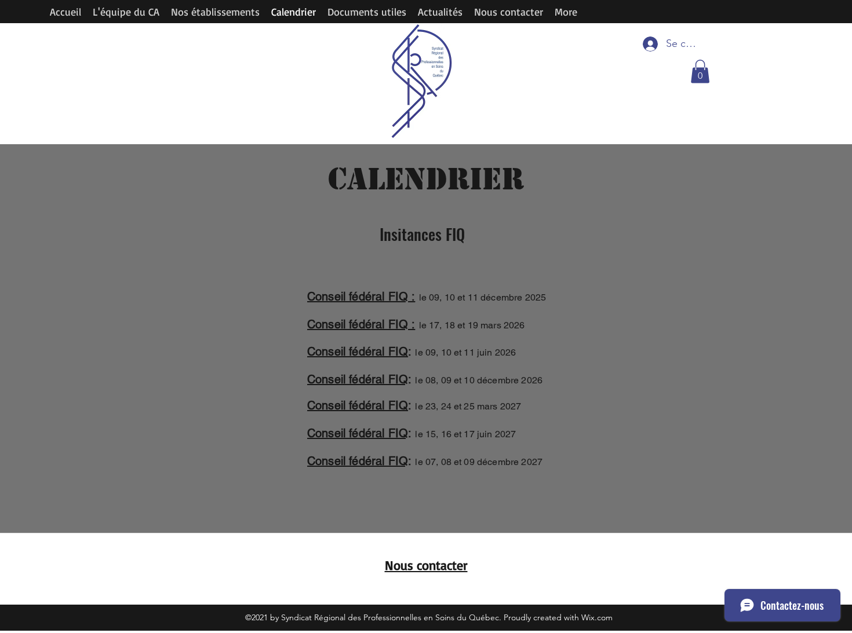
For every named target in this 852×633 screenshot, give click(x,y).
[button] (700, 71)
